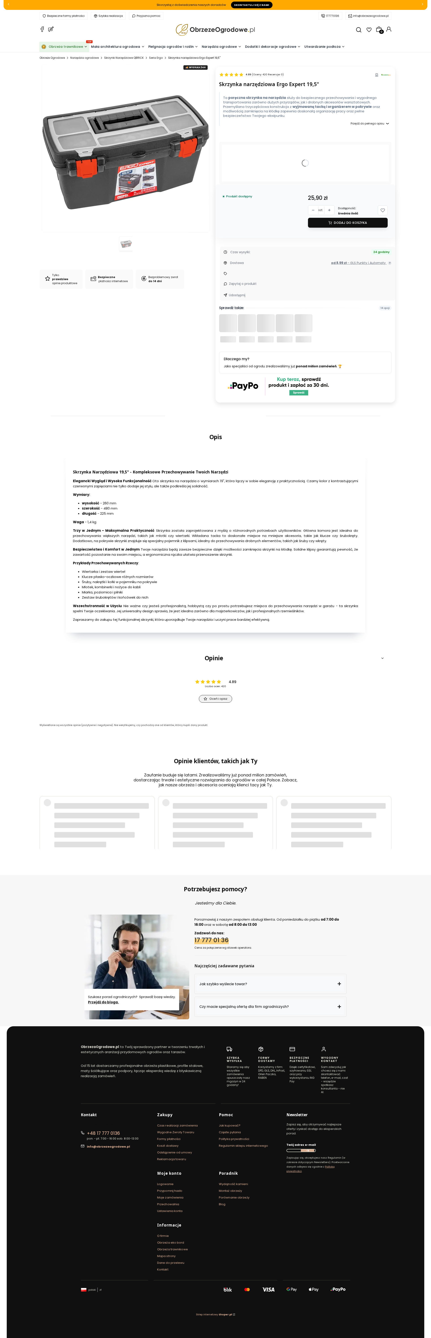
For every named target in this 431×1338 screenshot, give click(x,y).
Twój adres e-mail (301, 1145)
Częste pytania (230, 1132)
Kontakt (162, 1269)
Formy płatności (169, 1139)
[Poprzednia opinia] (44, 817)
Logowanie (165, 1184)
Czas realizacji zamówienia (177, 1125)
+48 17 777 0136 (103, 1133)
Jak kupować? (229, 1125)
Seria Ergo (156, 58)
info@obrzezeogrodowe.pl (371, 16)
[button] (383, 210)
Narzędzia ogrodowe (84, 58)
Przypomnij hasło (170, 1191)
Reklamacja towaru (171, 1159)
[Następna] (422, 5)
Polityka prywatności (234, 1139)
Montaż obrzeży (230, 1191)
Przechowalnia (168, 1204)
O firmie (163, 1236)
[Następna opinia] (387, 817)
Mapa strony (166, 1256)
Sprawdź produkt (366, 828)
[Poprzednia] (8, 5)
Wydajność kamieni (233, 1184)
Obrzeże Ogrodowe (52, 58)
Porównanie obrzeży (234, 1197)
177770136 (332, 16)
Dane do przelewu (171, 1263)
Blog (222, 1204)
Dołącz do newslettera (307, 1150)
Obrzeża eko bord (170, 1242)
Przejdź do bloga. (103, 1002)
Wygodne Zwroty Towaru (175, 1132)
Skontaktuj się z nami (251, 5)
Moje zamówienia (170, 1197)
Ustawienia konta (170, 1211)
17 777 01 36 (211, 940)
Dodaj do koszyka (350, 222)
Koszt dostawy (167, 1146)
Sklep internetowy (214, 1314)
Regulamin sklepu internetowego (243, 1146)
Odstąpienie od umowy (174, 1152)
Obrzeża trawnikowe (172, 1249)
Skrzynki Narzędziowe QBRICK (124, 58)
